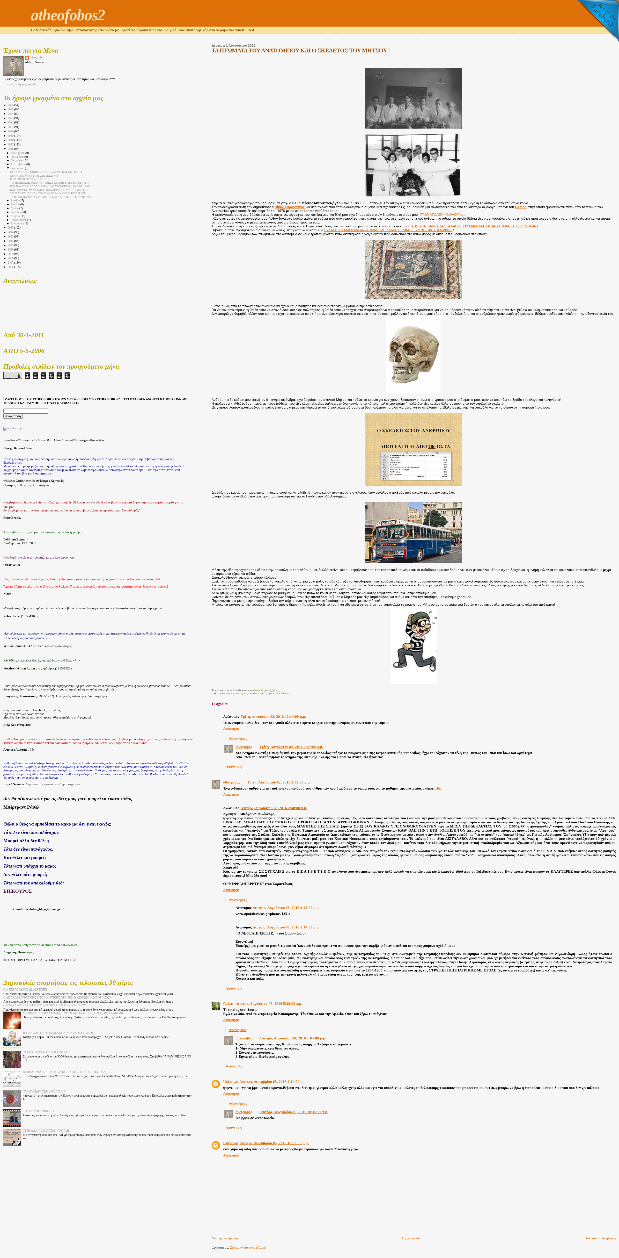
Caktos (228, 1004)
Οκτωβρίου (18, 160)
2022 (11, 122)
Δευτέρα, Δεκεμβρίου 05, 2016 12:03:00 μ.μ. (274, 1143)
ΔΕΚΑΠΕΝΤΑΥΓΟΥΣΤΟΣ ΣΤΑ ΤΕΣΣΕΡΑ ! (34, 175)
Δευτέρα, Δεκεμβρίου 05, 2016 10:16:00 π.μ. (293, 1112)
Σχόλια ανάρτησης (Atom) (248, 1247)
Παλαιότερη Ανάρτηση (600, 1238)
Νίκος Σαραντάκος (290, 207)
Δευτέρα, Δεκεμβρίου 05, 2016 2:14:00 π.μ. (273, 1082)
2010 (11, 249)
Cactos (521, 207)
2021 (11, 127)
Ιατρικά (253, 693)
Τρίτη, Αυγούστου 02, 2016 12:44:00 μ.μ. (273, 717)
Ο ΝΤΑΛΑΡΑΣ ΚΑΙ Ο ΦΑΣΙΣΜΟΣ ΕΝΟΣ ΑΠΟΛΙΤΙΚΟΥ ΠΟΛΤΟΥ (44, 1005)
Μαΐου (15, 208)
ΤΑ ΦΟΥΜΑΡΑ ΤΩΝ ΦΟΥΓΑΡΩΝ (44, 1091)
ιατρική (262, 693)
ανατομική (241, 693)
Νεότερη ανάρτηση (225, 1238)
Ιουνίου (15, 204)
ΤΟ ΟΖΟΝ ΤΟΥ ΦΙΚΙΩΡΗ (39, 1111)
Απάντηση (231, 729)
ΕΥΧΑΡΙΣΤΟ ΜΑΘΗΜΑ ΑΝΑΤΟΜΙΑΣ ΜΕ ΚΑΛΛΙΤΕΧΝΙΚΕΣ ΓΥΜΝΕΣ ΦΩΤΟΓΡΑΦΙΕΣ (388, 230)
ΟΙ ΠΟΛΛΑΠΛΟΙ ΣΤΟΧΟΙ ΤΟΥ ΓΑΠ (46, 1130)
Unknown (230, 1082)
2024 (11, 113)
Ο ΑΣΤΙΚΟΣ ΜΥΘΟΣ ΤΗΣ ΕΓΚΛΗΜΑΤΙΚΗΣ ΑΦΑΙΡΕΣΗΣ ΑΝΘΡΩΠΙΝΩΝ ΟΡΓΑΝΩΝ (57, 997)
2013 (11, 236)
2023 (11, 118)
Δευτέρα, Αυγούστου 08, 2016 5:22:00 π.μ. (269, 1004)
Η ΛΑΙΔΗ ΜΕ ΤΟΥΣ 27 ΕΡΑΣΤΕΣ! (30, 179)
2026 (11, 105)
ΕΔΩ (73, 960)
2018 (11, 140)
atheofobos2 (68, 15)
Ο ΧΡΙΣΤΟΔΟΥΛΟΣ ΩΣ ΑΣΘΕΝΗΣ (25, 989)
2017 (11, 144)
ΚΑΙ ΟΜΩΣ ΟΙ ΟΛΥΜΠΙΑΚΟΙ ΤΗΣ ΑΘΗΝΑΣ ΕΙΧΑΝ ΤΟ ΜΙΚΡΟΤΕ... (50, 189)
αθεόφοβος (244, 747)
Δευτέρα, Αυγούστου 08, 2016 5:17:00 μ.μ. (286, 927)
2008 (11, 258)
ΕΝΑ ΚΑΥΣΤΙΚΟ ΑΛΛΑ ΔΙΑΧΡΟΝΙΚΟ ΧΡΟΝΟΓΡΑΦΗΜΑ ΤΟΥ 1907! (50, 186)
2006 (11, 267)
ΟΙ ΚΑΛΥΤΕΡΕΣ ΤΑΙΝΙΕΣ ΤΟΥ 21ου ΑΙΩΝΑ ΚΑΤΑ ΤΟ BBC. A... (47, 172)
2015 (11, 227)
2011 (11, 245)
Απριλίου (16, 212)
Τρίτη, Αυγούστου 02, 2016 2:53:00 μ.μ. (279, 782)
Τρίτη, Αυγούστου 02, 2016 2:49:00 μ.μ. (291, 747)
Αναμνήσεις (227, 693)
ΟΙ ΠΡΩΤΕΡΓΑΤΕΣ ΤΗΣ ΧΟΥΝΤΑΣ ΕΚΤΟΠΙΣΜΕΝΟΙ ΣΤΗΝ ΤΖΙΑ (64, 1072)
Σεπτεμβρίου (18, 164)
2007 (11, 262)
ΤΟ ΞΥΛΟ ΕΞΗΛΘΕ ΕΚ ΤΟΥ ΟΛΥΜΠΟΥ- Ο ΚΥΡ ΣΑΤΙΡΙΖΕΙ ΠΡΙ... (48, 193)
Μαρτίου (16, 216)
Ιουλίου (16, 200)
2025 (11, 109)
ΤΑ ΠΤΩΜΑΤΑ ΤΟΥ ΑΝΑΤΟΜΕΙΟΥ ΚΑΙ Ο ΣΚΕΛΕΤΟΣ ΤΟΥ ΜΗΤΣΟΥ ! (52, 196)
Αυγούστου (18, 168)
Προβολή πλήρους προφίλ (20, 84)
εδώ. (438, 788)
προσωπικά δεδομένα (279, 693)
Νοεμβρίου (17, 156)
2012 (11, 241)
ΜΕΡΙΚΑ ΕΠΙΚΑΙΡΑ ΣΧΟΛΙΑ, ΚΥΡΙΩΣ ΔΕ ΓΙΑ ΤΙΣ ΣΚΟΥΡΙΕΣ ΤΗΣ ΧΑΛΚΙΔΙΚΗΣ (75, 1013)
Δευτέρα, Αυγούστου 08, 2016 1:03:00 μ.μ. (292, 1038)
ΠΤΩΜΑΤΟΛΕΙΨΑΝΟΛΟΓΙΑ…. (443, 214)
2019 (11, 135)
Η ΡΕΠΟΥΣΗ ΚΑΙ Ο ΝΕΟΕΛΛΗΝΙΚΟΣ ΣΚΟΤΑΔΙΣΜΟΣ (58, 1033)
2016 (11, 149)
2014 (11, 232)
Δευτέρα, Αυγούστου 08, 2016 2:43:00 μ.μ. (286, 908)
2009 (11, 254)
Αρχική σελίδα (411, 1238)
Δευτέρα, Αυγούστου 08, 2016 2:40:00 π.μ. (274, 808)
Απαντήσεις (238, 738)
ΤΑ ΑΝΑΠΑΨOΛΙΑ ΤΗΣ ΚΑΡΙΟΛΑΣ (46, 1052)
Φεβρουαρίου (19, 220)
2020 (11, 131)
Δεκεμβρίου (18, 153)
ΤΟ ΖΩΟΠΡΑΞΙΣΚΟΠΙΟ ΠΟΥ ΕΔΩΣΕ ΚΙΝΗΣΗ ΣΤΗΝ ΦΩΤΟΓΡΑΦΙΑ (49, 182)
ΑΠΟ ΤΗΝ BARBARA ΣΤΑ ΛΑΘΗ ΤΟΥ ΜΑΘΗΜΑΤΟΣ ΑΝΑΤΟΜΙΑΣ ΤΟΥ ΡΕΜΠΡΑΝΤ (475, 226)
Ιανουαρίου (18, 223)
